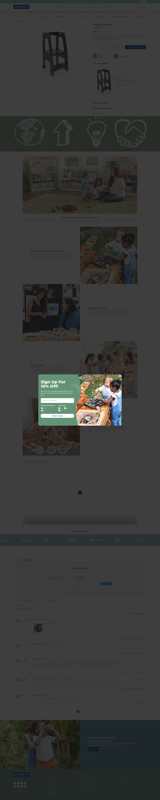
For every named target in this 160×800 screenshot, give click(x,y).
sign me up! (57, 416)
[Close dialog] (120, 376)
